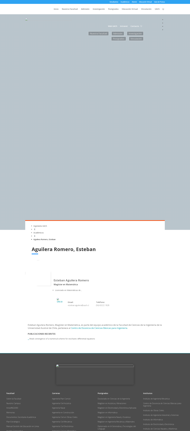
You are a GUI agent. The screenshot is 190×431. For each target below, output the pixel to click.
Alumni (134, 2)
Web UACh (112, 26)
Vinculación (146, 9)
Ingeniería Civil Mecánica (62, 421)
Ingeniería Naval (58, 408)
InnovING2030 (12, 408)
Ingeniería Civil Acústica (61, 403)
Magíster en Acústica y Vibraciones (112, 403)
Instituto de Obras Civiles (153, 410)
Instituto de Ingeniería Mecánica (156, 398)
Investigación (99, 9)
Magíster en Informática (107, 412)
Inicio (56, 9)
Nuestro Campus (13, 403)
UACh (157, 9)
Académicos (125, 2)
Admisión (85, 9)
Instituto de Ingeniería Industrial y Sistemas (161, 415)
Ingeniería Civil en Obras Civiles (64, 417)
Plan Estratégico (13, 421)
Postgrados (113, 9)
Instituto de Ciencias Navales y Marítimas (160, 429)
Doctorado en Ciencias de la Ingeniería (114, 398)
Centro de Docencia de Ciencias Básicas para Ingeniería (99, 328)
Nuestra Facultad (70, 9)
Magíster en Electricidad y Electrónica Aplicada (117, 408)
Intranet (124, 26)
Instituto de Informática (153, 419)
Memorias (10, 412)
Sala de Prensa (159, 2)
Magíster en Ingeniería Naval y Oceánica (114, 417)
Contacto (135, 26)
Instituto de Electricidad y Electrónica (158, 424)
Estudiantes (114, 2)
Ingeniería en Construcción (63, 412)
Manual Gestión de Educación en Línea (22, 426)
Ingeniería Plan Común (61, 398)
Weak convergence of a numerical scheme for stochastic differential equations (62, 338)
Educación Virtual (145, 2)
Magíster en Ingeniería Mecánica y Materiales (116, 421)
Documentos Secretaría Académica (21, 417)
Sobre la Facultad (13, 398)
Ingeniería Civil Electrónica (62, 426)
